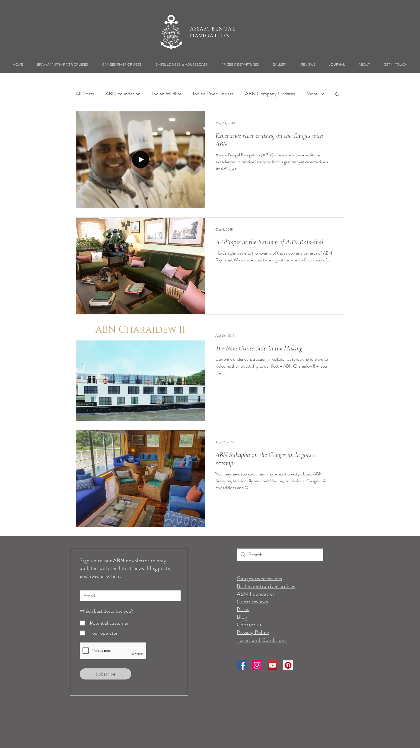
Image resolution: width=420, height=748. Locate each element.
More (312, 93)
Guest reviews (252, 601)
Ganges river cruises (259, 578)
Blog (242, 617)
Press (243, 609)
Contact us (249, 624)
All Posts (85, 93)
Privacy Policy (253, 632)
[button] (62, 64)
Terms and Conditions (262, 640)
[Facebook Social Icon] (242, 665)
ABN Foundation (123, 93)
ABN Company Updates (270, 93)
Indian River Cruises (213, 93)
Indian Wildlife (166, 93)
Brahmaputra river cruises (266, 586)
